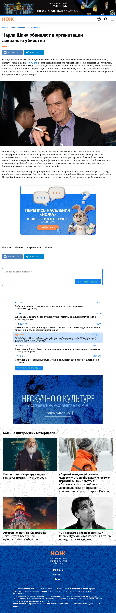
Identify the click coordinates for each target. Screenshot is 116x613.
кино (20, 247)
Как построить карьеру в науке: (24, 476)
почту (46, 601)
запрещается (94, 596)
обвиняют (31, 62)
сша (49, 247)
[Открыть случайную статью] (99, 19)
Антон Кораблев (18, 28)
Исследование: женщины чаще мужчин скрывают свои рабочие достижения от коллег (57, 361)
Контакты (58, 574)
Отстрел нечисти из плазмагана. (25, 536)
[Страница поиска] (105, 19)
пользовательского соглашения (60, 604)
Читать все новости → (29, 368)
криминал (35, 247)
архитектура (21, 345)
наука (18, 313)
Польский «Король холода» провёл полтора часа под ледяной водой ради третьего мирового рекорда (55, 339)
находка (19, 303)
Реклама (58, 570)
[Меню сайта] (112, 19)
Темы (58, 579)
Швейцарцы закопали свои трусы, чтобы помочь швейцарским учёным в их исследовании (55, 318)
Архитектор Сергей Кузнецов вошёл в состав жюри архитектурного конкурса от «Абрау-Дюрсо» (57, 350)
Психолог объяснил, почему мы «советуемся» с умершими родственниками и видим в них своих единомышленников (57, 328)
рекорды (19, 335)
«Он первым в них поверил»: (85, 536)
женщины (20, 356)
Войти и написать (87, 282)
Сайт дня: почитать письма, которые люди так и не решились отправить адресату (49, 307)
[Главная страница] (8, 19)
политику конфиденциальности (88, 604)
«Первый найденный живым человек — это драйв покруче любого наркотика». (84, 483)
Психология (21, 324)
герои (5, 28)
